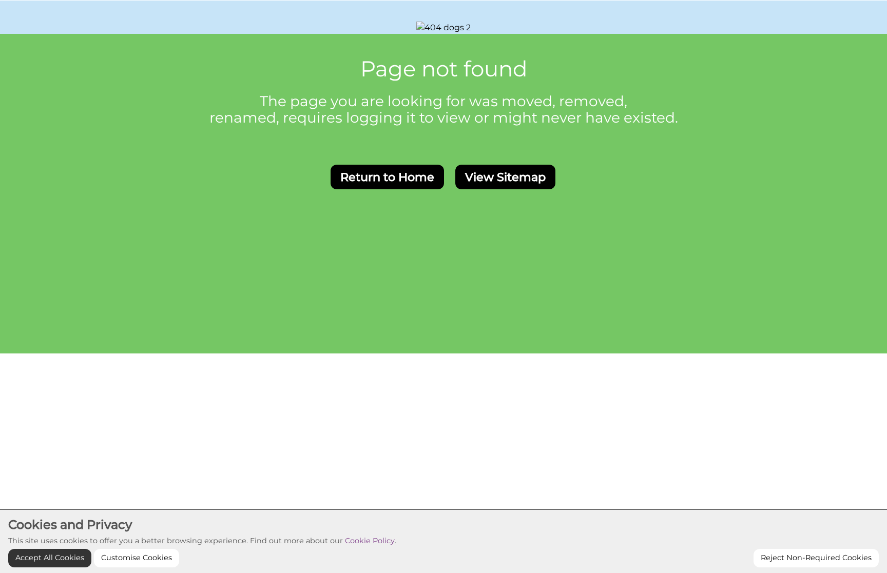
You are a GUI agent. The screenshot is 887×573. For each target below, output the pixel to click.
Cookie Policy (370, 540)
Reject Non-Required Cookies (816, 557)
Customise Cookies (136, 557)
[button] (387, 177)
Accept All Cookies (49, 557)
